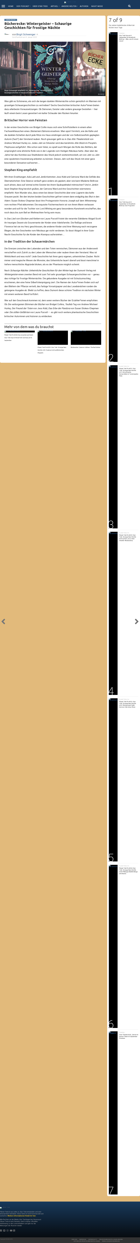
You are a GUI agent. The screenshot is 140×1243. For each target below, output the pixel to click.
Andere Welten (69, 6)
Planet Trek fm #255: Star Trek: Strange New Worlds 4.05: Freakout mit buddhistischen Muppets (52, 350)
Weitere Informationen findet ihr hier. (22, 1216)
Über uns (74, 1239)
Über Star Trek (40, 6)
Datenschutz (92, 1239)
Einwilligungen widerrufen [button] (111, 1241)
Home (10, 6)
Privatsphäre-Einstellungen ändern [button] (111, 1239)
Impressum (82, 1239)
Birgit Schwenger (25, 34)
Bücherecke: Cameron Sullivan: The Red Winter (85, 347)
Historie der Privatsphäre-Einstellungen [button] (87, 1241)
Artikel (54, 6)
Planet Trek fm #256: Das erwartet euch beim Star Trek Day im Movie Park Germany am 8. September (18, 337)
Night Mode (97, 6)
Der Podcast (23, 6)
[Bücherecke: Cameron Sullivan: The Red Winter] (86, 330)
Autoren (84, 6)
